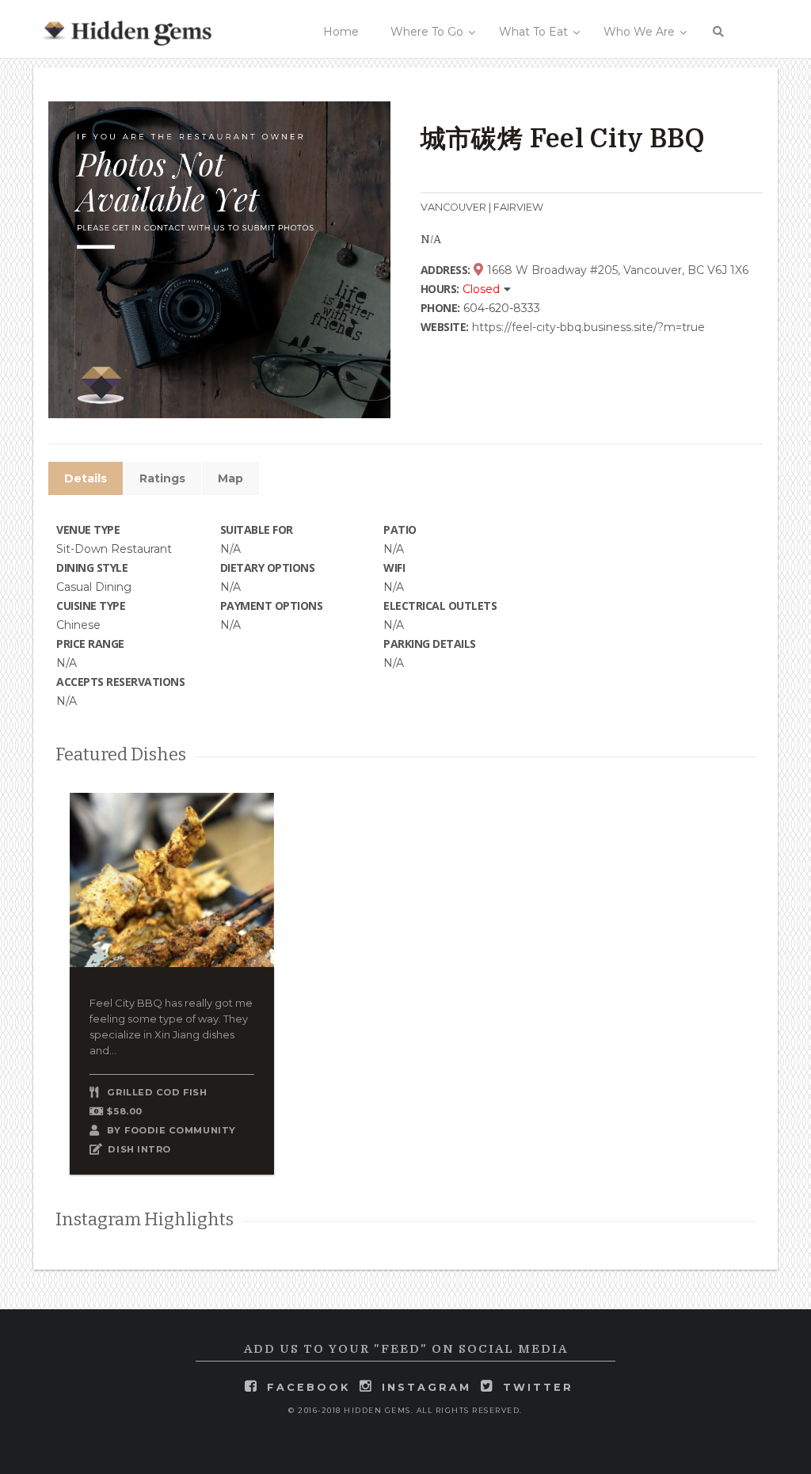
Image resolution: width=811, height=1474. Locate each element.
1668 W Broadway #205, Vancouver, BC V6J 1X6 (616, 270)
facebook (308, 1387)
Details (85, 478)
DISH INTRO (139, 1149)
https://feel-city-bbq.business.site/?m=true (588, 327)
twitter (538, 1387)
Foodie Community (180, 1130)
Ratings (162, 478)
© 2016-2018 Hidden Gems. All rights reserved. (405, 1410)
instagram (426, 1387)
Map (230, 478)
